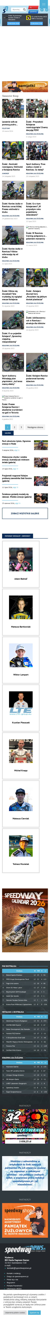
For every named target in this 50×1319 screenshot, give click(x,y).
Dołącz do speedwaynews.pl (17, 1276)
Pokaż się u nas (12, 1279)
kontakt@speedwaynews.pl (19, 1268)
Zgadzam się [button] (34, 1312)
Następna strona (35, 427)
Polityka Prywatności (14, 1285)
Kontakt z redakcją (13, 1273)
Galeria (8, 433)
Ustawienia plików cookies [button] (15, 1312)
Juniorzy (5, 173)
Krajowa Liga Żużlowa (34, 134)
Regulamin (10, 1282)
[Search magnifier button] (24, 9)
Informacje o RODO (14, 1289)
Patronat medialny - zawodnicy (17, 536)
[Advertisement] (25, 55)
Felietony (6, 128)
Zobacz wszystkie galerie (25, 513)
